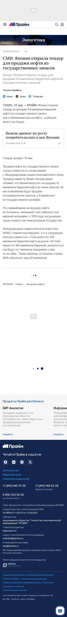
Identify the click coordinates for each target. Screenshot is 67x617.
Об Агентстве (11, 470)
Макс (10, 96)
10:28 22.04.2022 (11, 51)
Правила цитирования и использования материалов (28, 575)
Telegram (38, 96)
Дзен (23, 96)
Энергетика (33, 40)
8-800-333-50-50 (13, 496)
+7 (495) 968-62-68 (46, 487)
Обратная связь (12, 474)
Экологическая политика (15, 590)
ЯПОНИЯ (8, 284)
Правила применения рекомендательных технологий (28, 582)
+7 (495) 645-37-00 (14, 485)
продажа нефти (35, 284)
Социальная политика (13, 586)
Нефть (19, 284)
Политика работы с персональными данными (25, 579)
